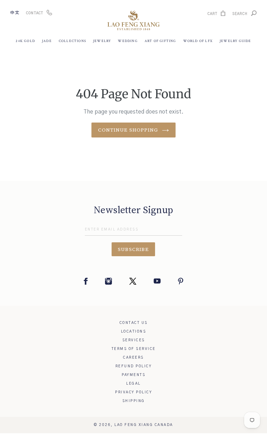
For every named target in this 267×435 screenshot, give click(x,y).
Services (133, 340)
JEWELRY (102, 41)
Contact (34, 13)
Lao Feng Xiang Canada (143, 425)
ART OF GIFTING (160, 41)
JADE (47, 41)
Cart (212, 15)
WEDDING (127, 41)
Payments (133, 375)
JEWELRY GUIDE (235, 41)
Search (240, 15)
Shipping (133, 401)
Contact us (134, 323)
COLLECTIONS (72, 41)
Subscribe (133, 249)
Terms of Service (134, 349)
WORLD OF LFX (198, 41)
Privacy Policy (133, 392)
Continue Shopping (128, 129)
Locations (133, 331)
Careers (133, 357)
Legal (133, 383)
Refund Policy (133, 366)
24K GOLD (25, 41)
